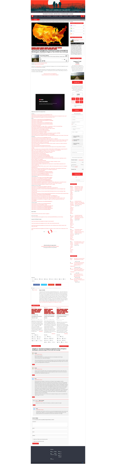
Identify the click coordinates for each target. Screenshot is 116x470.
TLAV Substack (55, 16)
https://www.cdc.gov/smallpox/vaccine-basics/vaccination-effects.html (43, 151)
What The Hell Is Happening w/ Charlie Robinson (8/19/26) (50, 19)
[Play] (71, 43)
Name (33, 428)
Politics (56, 47)
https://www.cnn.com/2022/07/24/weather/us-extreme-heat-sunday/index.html (44, 187)
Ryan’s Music (73, 11)
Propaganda (60, 47)
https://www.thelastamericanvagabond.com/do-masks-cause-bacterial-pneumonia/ (45, 223)
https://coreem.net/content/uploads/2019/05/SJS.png (40, 154)
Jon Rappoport (40, 319)
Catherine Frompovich (59, 320)
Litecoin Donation (55, 11)
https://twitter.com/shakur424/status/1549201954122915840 (41, 209)
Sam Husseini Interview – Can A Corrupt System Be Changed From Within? (79, 243)
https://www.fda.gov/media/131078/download (38, 160)
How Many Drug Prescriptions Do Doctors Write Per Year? (36, 316)
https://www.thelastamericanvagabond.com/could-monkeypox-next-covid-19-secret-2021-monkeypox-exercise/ (49, 139)
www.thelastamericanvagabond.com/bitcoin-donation (50, 246)
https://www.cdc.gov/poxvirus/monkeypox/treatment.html (40, 145)
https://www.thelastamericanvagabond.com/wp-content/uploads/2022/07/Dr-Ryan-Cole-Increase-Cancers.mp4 (49, 135)
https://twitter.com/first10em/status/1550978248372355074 (41, 179)
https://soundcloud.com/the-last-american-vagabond (40, 213)
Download (42, 63)
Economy (49, 310)
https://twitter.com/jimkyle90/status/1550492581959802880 (41, 194)
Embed (46, 63)
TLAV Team (40, 16)
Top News (35, 16)
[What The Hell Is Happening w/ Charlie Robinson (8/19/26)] (60, 456)
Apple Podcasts (37, 64)
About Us (41, 11)
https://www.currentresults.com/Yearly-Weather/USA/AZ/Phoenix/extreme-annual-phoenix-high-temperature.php (49, 193)
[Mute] (80, 43)
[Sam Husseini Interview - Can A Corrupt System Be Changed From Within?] (56, 454)
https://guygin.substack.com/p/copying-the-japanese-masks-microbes (43, 128)
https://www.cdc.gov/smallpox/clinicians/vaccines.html (40, 162)
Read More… (41, 331)
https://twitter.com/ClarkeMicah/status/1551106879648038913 (41, 207)
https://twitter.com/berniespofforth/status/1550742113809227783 (41, 127)
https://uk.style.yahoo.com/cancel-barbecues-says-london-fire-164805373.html (44, 195)
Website (33, 435)
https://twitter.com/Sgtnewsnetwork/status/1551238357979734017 (42, 175)
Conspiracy (42, 47)
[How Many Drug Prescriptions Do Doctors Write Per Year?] (37, 307)
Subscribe (60, 16)
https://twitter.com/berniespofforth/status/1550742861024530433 (42, 208)
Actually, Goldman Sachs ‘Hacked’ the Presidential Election (49, 316)
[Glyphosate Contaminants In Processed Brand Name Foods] (63, 307)
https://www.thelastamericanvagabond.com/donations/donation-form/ (43, 117)
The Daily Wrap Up (38, 66)
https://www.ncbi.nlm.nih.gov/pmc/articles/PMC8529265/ (40, 155)
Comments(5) (43, 53)
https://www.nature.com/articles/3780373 (38, 170)
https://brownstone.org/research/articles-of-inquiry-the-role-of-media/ (43, 184)
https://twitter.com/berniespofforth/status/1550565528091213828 (41, 180)
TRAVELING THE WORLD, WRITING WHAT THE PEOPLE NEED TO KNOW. (58, 14)
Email (41, 64)
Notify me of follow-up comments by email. (41, 439)
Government (46, 47)
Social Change (59, 313)
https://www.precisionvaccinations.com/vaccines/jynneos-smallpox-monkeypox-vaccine (45, 161)
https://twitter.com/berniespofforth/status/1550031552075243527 (41, 122)
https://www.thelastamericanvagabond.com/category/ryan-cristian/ (50, 302)
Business (35, 309)
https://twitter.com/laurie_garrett (36, 121)
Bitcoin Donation (50, 11)
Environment (58, 310)
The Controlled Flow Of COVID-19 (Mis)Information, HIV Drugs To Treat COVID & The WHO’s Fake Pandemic (64, 346)
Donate (47, 11)
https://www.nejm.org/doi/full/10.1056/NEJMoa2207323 (40, 174)
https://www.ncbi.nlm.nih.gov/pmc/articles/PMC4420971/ (40, 130)
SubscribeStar (66, 11)
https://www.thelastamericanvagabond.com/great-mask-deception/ (42, 221)
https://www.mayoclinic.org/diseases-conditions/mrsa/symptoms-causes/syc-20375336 (45, 133)
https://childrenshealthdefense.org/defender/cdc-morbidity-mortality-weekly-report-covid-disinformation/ (48, 182)
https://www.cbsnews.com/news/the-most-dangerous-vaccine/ (41, 152)
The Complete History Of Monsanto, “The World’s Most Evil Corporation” (79, 279)
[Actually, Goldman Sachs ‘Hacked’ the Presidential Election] (50, 307)
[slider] (82, 43)
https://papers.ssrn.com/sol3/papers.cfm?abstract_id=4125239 (41, 178)
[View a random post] (84, 16)
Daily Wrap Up (34, 47)
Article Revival (50, 309)
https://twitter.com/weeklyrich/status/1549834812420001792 (41, 203)
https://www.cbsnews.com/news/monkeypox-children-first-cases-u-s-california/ (44, 138)
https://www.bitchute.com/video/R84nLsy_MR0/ (39, 204)
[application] (77, 43)
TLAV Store (66, 16)
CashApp (70, 11)
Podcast (53, 47)
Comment (34, 421)
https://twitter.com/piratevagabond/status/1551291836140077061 (41, 114)
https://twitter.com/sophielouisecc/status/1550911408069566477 (41, 201)
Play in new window (37, 63)
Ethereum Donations (60, 11)
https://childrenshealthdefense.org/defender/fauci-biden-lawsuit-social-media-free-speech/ (46, 183)
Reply (33, 364)
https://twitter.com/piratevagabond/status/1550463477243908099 (42, 120)
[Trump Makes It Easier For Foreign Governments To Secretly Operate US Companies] (52, 459)
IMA (44, 16)
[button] (82, 16)
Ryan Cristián (38, 53)
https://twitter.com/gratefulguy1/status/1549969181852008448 (41, 119)
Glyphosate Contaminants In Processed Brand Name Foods (63, 316)
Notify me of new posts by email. (39, 441)
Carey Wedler (52, 319)
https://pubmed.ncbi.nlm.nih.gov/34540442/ (38, 153)
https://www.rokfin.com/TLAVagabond (50, 73)
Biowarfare (38, 47)
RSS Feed (75, 16)
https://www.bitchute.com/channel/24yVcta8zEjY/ (50, 74)
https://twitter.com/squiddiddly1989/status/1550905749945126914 (42, 171)
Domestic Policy (34, 310)
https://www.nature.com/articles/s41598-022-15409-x (40, 129)
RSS (43, 64)
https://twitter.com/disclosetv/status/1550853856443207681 (41, 137)
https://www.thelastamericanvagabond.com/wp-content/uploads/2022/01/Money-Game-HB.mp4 (47, 216)
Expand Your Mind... (64, 310)
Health (50, 47)
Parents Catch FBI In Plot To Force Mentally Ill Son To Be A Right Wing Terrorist (78, 275)
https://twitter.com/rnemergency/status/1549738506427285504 (41, 177)
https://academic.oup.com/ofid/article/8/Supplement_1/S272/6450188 (42, 134)
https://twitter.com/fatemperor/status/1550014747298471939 (41, 186)
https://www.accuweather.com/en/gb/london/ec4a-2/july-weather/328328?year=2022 (45, 196)
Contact (44, 11)
